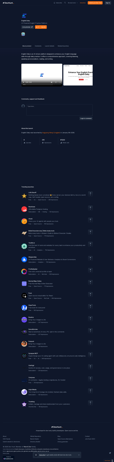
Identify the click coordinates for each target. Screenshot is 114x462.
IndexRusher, (46, 449)
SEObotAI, (34, 449)
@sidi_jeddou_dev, (19, 451)
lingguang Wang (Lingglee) (51, 133)
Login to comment (86, 118)
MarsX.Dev (27, 447)
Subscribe (59, 3)
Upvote (42, 27)
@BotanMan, (34, 451)
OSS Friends (6, 439)
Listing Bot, (40, 449)
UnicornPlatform (54, 449)
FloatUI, (17, 449)
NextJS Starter (34, 439)
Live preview (26, 27)
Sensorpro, (22, 449)
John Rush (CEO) (90, 439)
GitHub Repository (35, 436)
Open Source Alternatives (65, 439)
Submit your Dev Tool (95, 3)
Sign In (108, 3)
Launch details (49, 46)
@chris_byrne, (41, 451)
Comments (38, 46)
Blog (59, 436)
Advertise (83, 3)
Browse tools (72, 3)
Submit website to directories (11, 441)
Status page (6, 453)
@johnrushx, (10, 451)
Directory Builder (35, 441)
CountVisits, (28, 449)
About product (26, 46)
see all (47, 451)
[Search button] (65, 3)
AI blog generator (63, 441)
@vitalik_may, (27, 451)
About (4, 436)
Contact (87, 436)
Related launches (63, 46)
